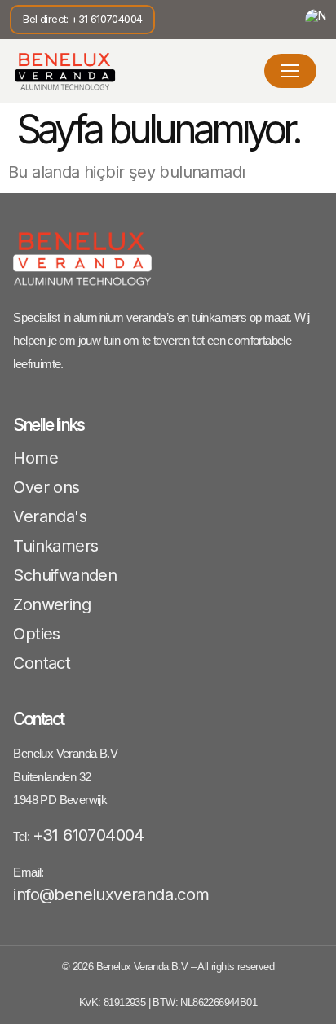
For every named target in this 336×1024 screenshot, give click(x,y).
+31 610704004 (88, 835)
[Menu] (290, 71)
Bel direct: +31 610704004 (82, 18)
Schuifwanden (65, 575)
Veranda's (49, 516)
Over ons (46, 487)
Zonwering (52, 604)
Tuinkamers (55, 546)
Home (35, 458)
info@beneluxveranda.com (111, 894)
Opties (36, 634)
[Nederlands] (315, 19)
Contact (41, 663)
